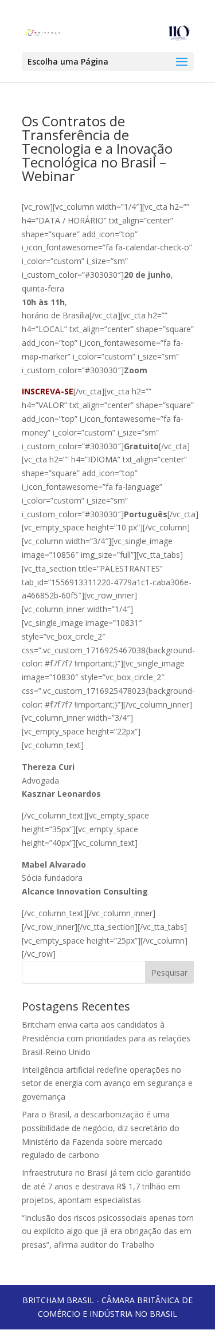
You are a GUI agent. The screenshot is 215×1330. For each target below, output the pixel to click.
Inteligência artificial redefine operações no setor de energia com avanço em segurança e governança (107, 1083)
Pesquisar (169, 972)
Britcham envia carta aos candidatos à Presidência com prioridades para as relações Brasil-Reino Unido (106, 1038)
